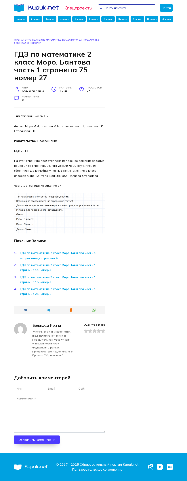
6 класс (93, 19)
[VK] (170, 467)
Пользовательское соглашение (97, 469)
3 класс (49, 19)
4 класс (64, 19)
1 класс (20, 19)
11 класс (166, 19)
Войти (166, 8)
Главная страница (25, 40)
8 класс (122, 19)
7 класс (108, 19)
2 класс (35, 19)
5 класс (79, 19)
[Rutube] (149, 467)
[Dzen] (160, 467)
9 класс (137, 19)
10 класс (152, 19)
